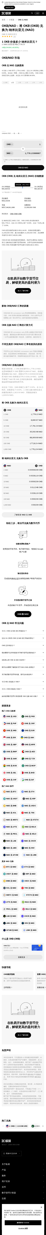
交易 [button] (4, 1198)
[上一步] (3, 1126)
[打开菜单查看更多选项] (43, 13)
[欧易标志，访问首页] (6, 13)
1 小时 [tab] (5, 82)
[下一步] (43, 1126)
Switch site (9, 7)
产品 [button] (4, 1170)
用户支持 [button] (6, 1181)
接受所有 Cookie (23, 1222)
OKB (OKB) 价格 (16, 214)
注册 (37, 13)
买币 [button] (4, 1187)
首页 (3, 20)
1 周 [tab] (19, 82)
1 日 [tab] (12, 82)
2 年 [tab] (40, 82)
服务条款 (30, 1074)
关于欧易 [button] (6, 1164)
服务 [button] (4, 1175)
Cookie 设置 (23, 1228)
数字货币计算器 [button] (9, 1193)
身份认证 (15, 578)
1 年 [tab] (33, 82)
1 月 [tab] (26, 82)
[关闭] (41, 1207)
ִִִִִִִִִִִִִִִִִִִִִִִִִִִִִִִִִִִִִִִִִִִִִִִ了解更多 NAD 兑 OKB (23, 515)
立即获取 (7, 987)
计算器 (11, 20)
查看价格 (40, 987)
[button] (32, 13)
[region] (23, 1219)
